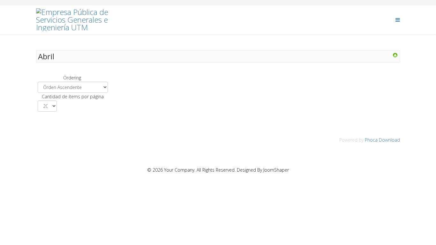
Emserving (151, 20)
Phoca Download (382, 140)
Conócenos (288, 20)
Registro (192, 20)
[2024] (395, 55)
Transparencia (238, 20)
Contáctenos (332, 20)
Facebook (373, 20)
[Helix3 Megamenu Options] (397, 19)
